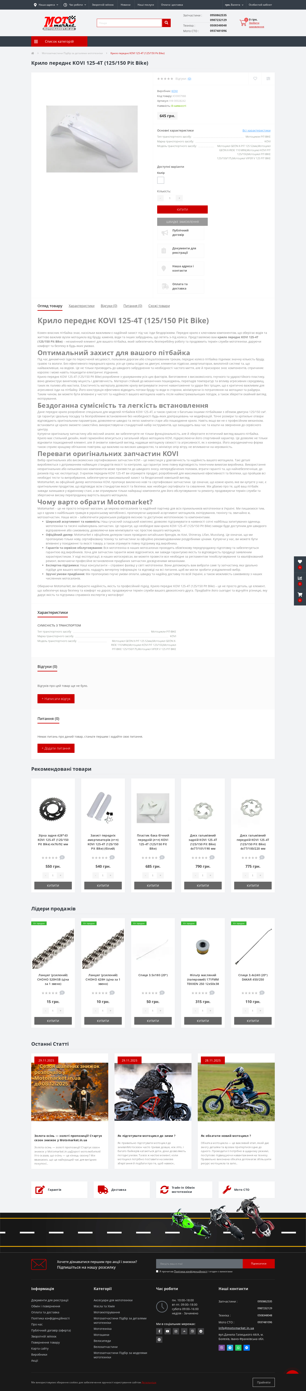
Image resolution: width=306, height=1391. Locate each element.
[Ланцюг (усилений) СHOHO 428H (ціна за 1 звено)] (103, 948)
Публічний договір (180, 232)
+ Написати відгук (56, 698)
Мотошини (101, 1335)
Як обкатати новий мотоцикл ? (226, 1136)
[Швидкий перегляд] (68, 797)
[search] (166, 23)
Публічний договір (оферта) (51, 1330)
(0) (189, 79)
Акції (34, 1360)
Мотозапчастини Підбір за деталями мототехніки (72, 53)
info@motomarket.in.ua (236, 1328)
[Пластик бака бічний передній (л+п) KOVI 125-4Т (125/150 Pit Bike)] (153, 808)
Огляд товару (49, 305)
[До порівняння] (68, 790)
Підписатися (258, 1263)
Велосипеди (102, 1341)
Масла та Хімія (104, 1306)
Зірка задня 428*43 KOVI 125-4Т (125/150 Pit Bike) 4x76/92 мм (53, 839)
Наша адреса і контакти (183, 268)
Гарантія (54, 1190)
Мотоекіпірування (107, 1312)
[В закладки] (68, 784)
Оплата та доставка (180, 286)
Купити (182, 209)
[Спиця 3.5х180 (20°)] (153, 948)
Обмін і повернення (45, 1306)
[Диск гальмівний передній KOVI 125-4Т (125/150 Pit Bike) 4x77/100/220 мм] (253, 808)
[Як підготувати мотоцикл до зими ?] (153, 1092)
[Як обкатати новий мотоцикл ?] (236, 1092)
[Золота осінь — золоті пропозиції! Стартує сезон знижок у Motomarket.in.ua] (69, 1092)
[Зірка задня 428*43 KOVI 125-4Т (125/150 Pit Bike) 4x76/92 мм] (53, 808)
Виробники (39, 1354)
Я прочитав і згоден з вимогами (196, 1271)
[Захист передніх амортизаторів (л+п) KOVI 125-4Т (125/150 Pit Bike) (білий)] (103, 808)
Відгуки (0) (109, 305)
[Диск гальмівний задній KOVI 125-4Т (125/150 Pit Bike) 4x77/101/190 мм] (203, 808)
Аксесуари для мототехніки (113, 1300)
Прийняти (263, 1382)
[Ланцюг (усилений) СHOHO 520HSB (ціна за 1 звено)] (53, 948)
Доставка (118, 1190)
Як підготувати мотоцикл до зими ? (146, 1136)
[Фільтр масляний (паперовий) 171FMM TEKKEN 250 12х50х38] (203, 948)
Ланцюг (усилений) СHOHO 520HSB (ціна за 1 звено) (53, 979)
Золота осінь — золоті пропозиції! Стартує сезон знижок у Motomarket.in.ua (68, 1138)
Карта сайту (40, 1348)
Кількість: (164, 191)
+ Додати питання (56, 748)
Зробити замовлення (256, 24)
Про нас (37, 1324)
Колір (161, 173)
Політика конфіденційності (190, 1271)
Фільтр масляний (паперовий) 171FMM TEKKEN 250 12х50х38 (203, 979)
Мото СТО (241, 1190)
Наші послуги (146, 4)
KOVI (175, 91)
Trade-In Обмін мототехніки (183, 1190)
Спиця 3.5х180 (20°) (153, 975)
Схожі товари (159, 305)
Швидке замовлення (182, 222)
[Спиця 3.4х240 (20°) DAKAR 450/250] (253, 948)
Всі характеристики (257, 130)
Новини (126, 4)
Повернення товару (45, 1342)
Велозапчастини (106, 1347)
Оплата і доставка (172, 4)
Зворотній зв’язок (103, 4)
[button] (75, 5)
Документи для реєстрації (184, 250)
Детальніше (149, 1382)
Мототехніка (103, 1329)
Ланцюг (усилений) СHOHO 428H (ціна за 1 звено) (103, 979)
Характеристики (82, 305)
